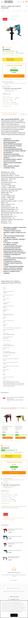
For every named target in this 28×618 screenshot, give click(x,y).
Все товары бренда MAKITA (9, 519)
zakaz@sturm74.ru (15, 599)
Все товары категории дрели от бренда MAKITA (13, 517)
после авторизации (8, 51)
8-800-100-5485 (14, 596)
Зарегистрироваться (14, 472)
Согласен (14, 615)
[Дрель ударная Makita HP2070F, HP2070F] (14, 32)
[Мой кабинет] (23, 2)
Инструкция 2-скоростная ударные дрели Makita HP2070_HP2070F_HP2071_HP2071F (15, 399)
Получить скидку (8, 47)
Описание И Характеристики (9, 114)
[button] (13, 42)
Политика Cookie (19, 611)
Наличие (22, 114)
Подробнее (6, 84)
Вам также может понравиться (9, 408)
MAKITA (8, 96)
